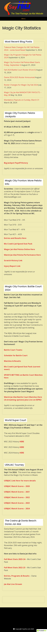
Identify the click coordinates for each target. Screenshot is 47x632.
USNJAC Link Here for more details (20, 480)
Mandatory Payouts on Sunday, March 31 (21, 100)
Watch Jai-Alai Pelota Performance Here (22, 255)
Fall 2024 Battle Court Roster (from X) (20, 70)
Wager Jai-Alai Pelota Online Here (19, 249)
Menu (23, 19)
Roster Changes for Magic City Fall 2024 (21, 85)
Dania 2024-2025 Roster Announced (19, 77)
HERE (22, 447)
